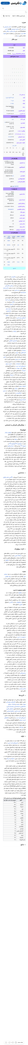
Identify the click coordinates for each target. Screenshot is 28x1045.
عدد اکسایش (22, 163)
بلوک (24, 103)
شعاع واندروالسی (21, 181)
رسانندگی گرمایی (21, 203)
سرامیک (24, 350)
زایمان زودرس (22, 689)
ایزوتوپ (22, 236)
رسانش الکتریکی (21, 206)
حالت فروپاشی (8, 237)
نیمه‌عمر (13, 236)
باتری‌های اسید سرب (21, 366)
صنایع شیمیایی (10, 711)
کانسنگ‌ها (23, 292)
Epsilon (8, 245)
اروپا (17, 353)
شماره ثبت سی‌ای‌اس (20, 229)
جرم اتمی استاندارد (21, 53)
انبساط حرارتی (22, 200)
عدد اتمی (23, 29)
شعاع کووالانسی (21, 179)
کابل (21, 368)
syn (18, 245)
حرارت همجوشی (21, 137)
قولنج (20, 593)
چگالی (7, 31)
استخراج (9, 311)
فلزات (4, 33)
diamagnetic (11, 209)
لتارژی (20, 604)
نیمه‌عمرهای (11, 446)
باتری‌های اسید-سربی (13, 743)
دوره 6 (12, 100)
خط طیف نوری (15, 186)
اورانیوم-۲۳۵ (12, 444)
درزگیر (16, 388)
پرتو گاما (21, 727)
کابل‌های (13, 702)
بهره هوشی (7, 576)
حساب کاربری (5, 3)
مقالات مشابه (20, 1042)
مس (20, 359)
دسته (24, 107)
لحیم (10, 364)
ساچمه (18, 704)
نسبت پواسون (22, 221)
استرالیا (12, 759)
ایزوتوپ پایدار (8, 432)
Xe (12, 111)
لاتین (6, 29)
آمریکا (11, 375)
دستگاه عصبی (18, 556)
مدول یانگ (22, 212)
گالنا (13, 302)
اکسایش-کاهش (13, 341)
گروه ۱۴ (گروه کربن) (10, 97)
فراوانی (18, 236)
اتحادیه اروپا (23, 400)
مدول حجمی (22, 218)
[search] (3, 8)
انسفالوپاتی (18, 602)
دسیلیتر (6, 574)
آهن (5, 357)
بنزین (4, 391)
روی (16, 359)
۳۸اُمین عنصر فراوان (8, 477)
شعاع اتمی (23, 176)
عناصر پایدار (6, 288)
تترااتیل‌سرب (18, 393)
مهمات (17, 368)
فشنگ (13, 704)
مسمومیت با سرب (21, 637)
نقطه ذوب (23, 33)
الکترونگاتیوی (22, 167)
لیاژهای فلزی (10, 709)
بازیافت (14, 331)
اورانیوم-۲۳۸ (18, 444)
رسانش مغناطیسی (21, 209)
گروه (24, 97)
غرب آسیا (8, 300)
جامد (13, 119)
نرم (18, 36)
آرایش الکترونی (22, 110)
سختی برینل (22, 227)
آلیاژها (24, 386)
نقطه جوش (22, 127)
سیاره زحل (8, 309)
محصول (3, 236)
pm (13, 176)
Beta (9, 265)
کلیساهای (23, 353)
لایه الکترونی (22, 113)
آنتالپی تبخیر (22, 139)
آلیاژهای (6, 718)
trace (18, 262)
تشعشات (18, 364)
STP (22, 119)
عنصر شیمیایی (7, 27)
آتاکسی (11, 602)
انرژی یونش (22, 171)
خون (24, 576)
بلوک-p (12, 103)
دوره (24, 100)
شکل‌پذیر (13, 277)
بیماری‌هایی (23, 673)
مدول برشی (22, 215)
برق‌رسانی (8, 702)
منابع (14, 268)
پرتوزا (16, 439)
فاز (24, 119)
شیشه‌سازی (17, 706)
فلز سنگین (12, 31)
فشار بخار (14, 145)
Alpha (8, 240)
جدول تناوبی (12, 56)
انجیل (11, 304)
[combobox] (16, 8)
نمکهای (7, 560)
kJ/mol (9, 137)
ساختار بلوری (22, 194)
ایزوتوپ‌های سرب (14, 232)
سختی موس (22, 224)
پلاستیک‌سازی (10, 706)
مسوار (7, 364)
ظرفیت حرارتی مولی (21, 142)
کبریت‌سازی (17, 711)
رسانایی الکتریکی (9, 286)
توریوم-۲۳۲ (23, 446)
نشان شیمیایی (14, 29)
